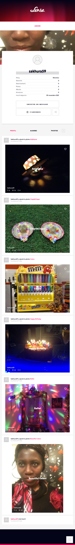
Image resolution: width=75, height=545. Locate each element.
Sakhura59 (10, 188)
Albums (33, 131)
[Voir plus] (61, 130)
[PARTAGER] (55, 112)
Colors (32, 259)
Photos (54, 131)
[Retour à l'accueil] (37, 9)
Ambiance (33, 139)
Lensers (37, 26)
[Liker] (65, 149)
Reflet (32, 379)
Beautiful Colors (35, 439)
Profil (13, 131)
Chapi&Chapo (35, 199)
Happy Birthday (35, 319)
